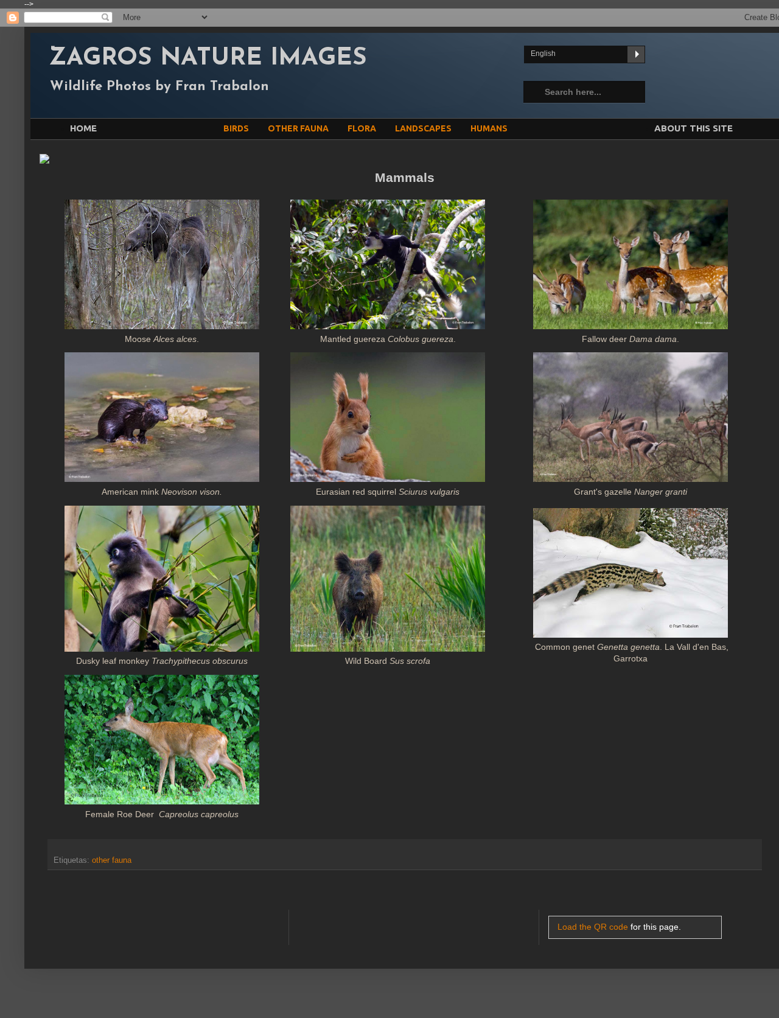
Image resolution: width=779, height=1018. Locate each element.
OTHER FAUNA (298, 128)
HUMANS (489, 128)
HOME (83, 128)
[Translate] (636, 53)
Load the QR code (592, 927)
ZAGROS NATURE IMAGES (208, 58)
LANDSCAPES (423, 128)
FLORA (362, 128)
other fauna (111, 860)
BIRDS (236, 128)
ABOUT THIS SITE (693, 128)
